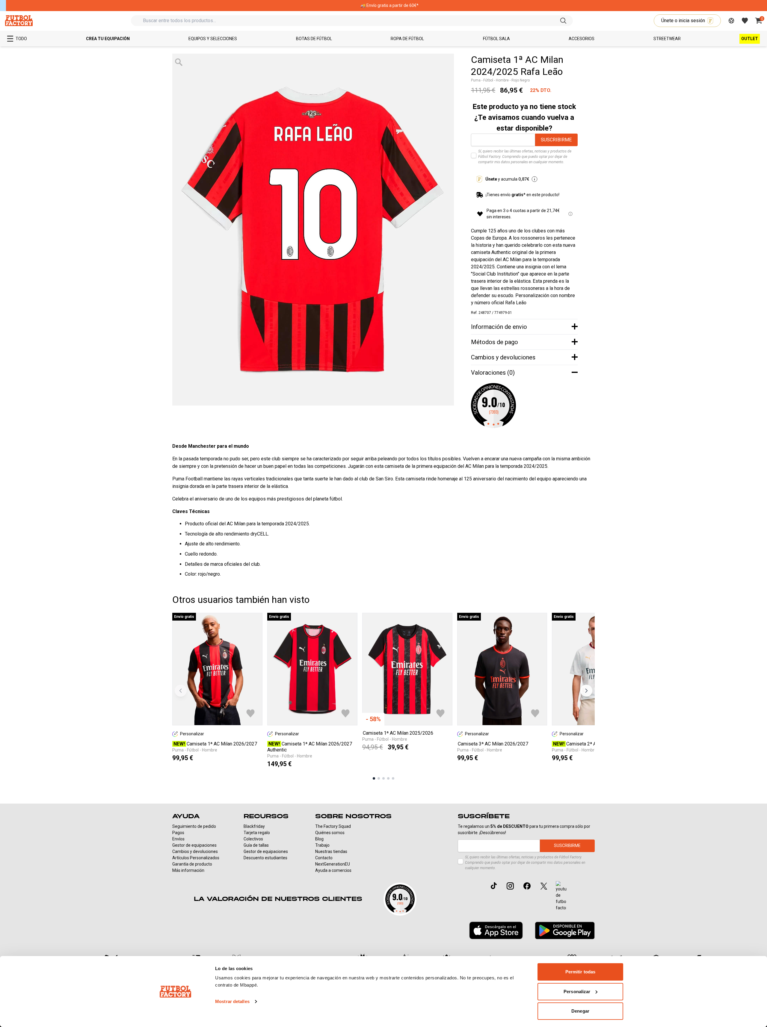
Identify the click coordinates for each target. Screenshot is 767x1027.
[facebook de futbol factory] (527, 886)
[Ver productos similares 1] (374, 778)
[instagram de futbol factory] (510, 886)
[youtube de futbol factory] (561, 896)
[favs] (745, 21)
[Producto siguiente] (586, 691)
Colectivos (253, 839)
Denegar (580, 1011)
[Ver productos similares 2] (379, 778)
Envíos (178, 839)
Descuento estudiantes (265, 857)
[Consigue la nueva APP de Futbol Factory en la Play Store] (565, 930)
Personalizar (577, 991)
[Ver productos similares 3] (383, 778)
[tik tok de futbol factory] (493, 885)
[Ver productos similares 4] (388, 778)
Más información (188, 870)
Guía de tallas (256, 845)
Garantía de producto (192, 864)
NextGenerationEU (332, 864)
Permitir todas (580, 971)
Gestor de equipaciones (194, 845)
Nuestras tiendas (331, 851)
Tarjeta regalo (257, 832)
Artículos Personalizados (195, 857)
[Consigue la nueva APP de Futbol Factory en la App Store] (496, 931)
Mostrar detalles (232, 1001)
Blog (319, 839)
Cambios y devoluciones (195, 851)
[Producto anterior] (181, 691)
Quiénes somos (330, 832)
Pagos (178, 832)
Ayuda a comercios (333, 870)
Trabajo (322, 845)
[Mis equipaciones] (731, 20)
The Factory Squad (333, 826)
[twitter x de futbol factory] (544, 886)
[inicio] (19, 20)
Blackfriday (254, 826)
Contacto (324, 857)
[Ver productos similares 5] (393, 778)
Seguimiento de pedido (194, 826)
